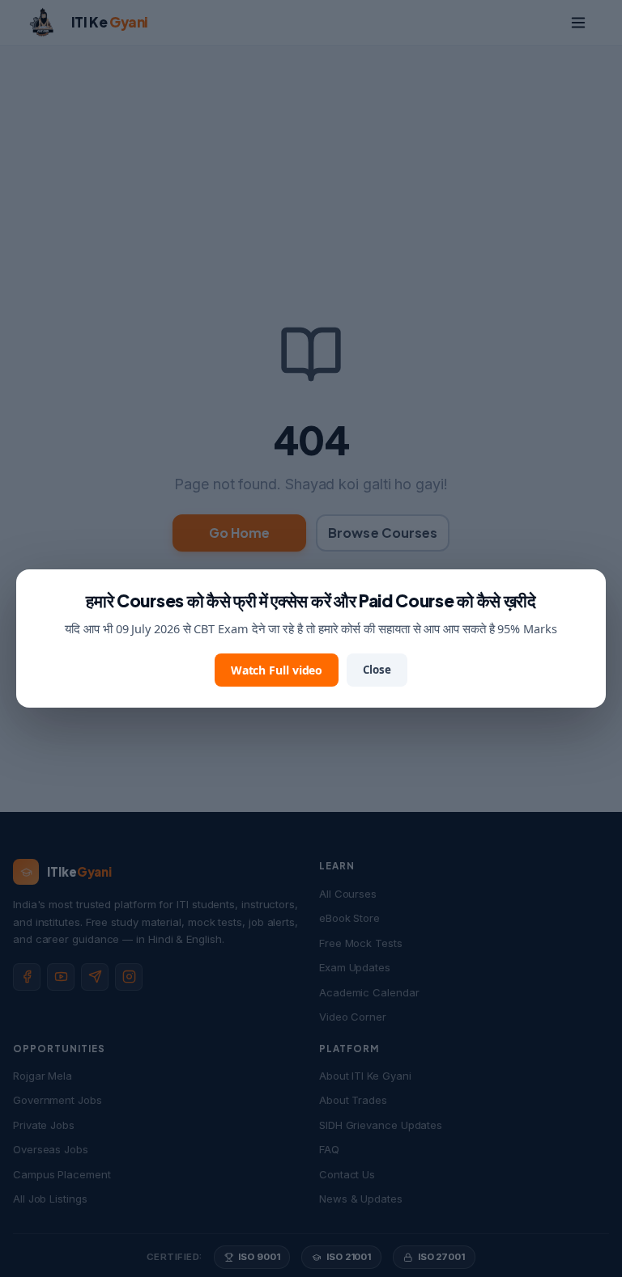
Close (377, 669)
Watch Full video (277, 670)
